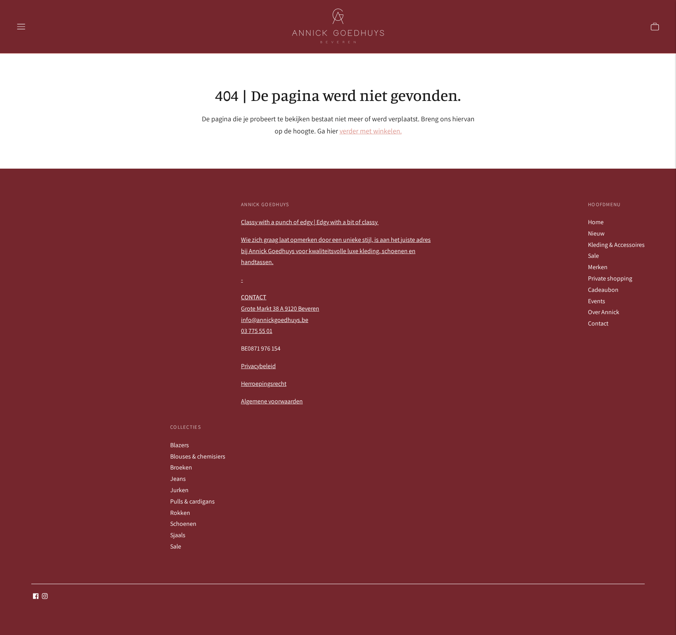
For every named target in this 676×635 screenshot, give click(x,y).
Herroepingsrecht (263, 384)
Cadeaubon (603, 290)
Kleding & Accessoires (616, 245)
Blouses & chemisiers (197, 456)
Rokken (180, 513)
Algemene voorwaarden (272, 401)
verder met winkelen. (371, 130)
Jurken (179, 490)
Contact (598, 323)
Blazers (179, 445)
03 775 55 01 (256, 331)
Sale (593, 256)
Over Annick (603, 312)
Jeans (178, 479)
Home (596, 222)
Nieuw (596, 233)
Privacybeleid (258, 366)
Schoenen (183, 524)
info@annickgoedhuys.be (274, 320)
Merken (598, 267)
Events (596, 301)
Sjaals (177, 535)
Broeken (181, 467)
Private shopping (610, 278)
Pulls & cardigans (192, 501)
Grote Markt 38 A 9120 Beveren (280, 308)
